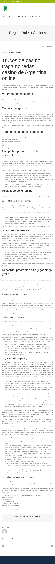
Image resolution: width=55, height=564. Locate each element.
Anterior (44, 46)
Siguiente (49, 46)
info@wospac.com (18, 1)
